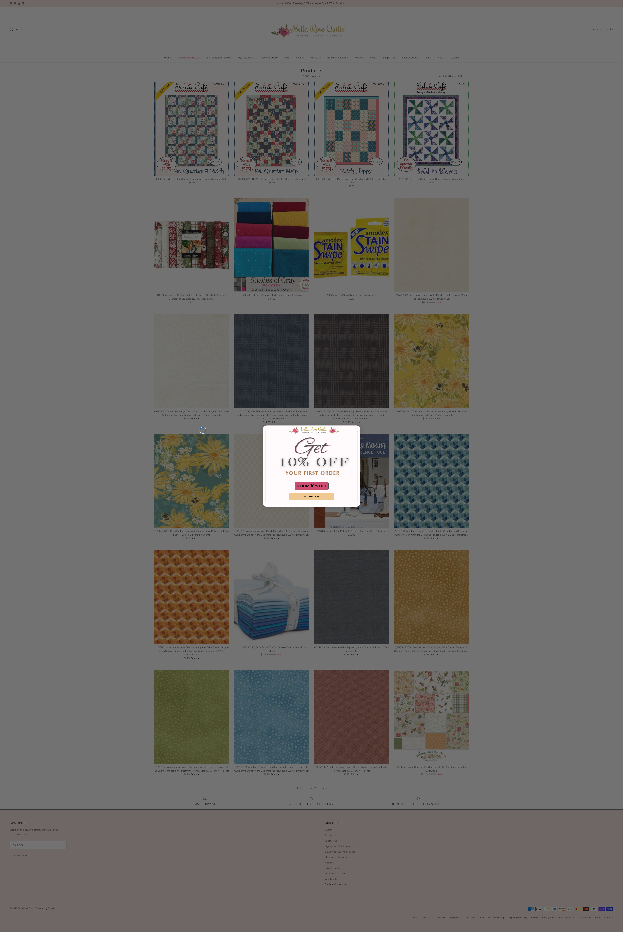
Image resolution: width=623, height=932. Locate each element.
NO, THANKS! (311, 496)
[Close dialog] (203, 430)
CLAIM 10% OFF (311, 486)
